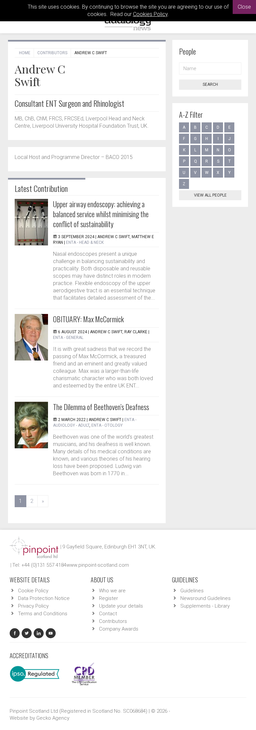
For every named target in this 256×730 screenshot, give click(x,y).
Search (210, 84)
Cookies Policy (150, 14)
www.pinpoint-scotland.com (97, 565)
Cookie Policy (33, 591)
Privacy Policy (33, 606)
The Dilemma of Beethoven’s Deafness (101, 406)
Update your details (121, 606)
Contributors (52, 53)
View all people (210, 195)
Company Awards (118, 629)
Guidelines (192, 591)
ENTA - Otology (107, 425)
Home (24, 53)
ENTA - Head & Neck (85, 242)
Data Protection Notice (44, 598)
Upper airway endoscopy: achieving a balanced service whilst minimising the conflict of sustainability (101, 214)
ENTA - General (68, 337)
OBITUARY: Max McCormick (88, 319)
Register (108, 598)
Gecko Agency (52, 718)
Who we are (112, 591)
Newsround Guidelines (205, 598)
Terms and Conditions (42, 614)
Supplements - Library (205, 606)
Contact (108, 614)
